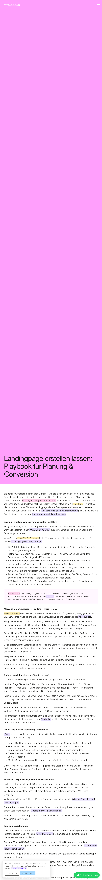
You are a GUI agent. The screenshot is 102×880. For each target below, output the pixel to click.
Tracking (50, 596)
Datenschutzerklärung (18, 868)
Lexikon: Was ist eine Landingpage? (59, 510)
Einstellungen (12, 873)
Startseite (46, 719)
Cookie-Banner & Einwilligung (46, 810)
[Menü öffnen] (98, 4)
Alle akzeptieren (27, 873)
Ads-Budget (85, 616)
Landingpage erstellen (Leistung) (49, 514)
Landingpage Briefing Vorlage (27, 541)
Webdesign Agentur (40, 530)
